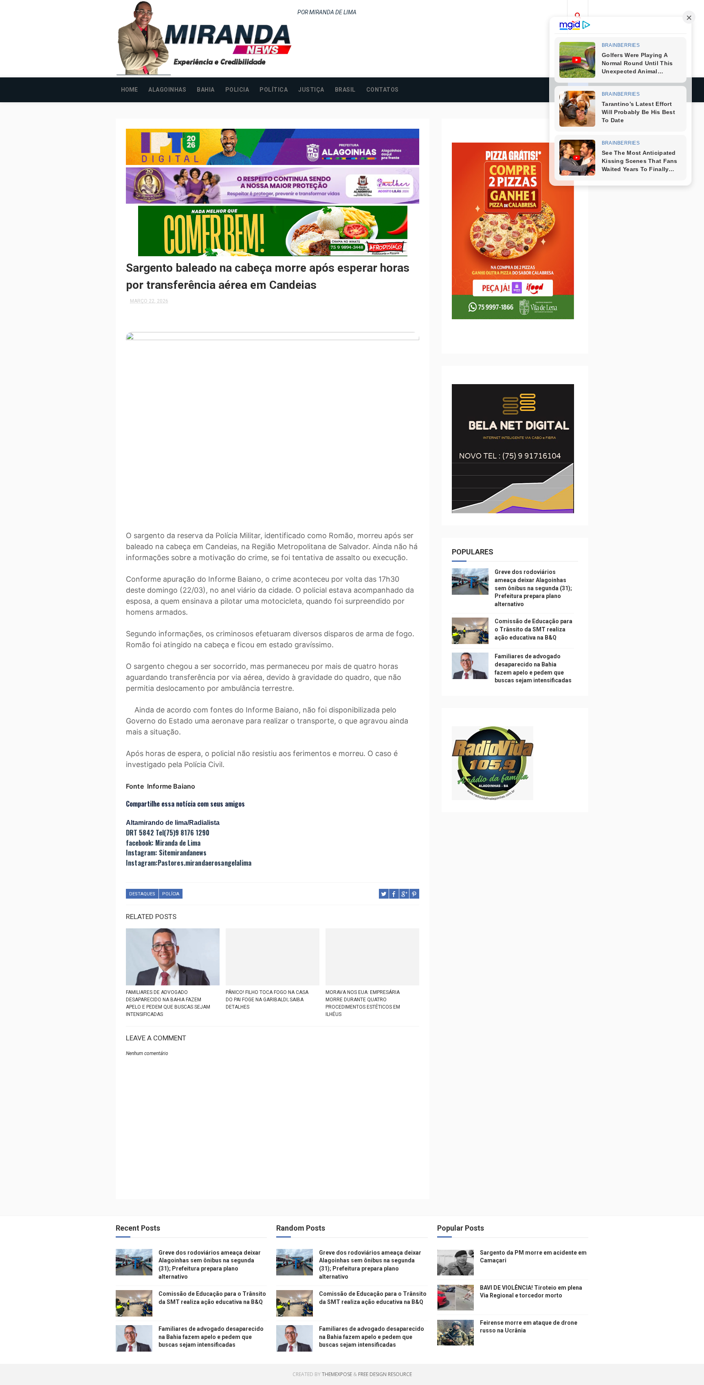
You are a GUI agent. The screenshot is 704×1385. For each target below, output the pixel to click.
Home (129, 89)
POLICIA (237, 89)
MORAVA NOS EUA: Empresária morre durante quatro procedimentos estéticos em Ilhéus (363, 1003)
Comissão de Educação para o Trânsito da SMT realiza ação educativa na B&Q (533, 629)
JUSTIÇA (311, 89)
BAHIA (206, 89)
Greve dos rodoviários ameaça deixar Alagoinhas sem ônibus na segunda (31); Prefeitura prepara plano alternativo (533, 588)
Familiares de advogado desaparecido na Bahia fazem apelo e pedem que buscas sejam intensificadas (168, 1003)
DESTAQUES (142, 894)
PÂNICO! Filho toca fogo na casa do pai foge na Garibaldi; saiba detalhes (267, 999)
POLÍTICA (274, 89)
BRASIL (345, 89)
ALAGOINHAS (167, 89)
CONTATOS (382, 89)
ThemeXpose (337, 1374)
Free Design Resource (385, 1374)
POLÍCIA (170, 894)
